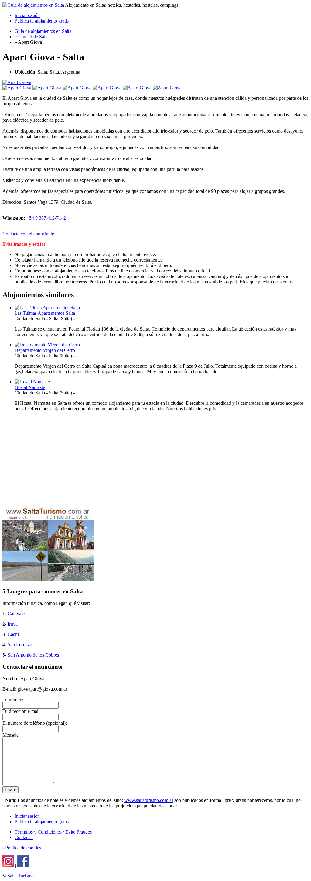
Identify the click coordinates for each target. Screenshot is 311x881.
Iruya (13, 623)
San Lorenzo (20, 644)
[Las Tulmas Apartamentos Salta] (47, 307)
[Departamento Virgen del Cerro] (47, 344)
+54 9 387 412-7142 (46, 217)
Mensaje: (11, 734)
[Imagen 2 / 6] (47, 87)
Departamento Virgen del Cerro (45, 350)
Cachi (13, 634)
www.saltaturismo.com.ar (148, 800)
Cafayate (16, 613)
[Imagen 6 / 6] (167, 87)
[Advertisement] (155, 458)
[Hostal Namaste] (32, 381)
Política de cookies (23, 847)
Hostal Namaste (30, 387)
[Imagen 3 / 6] (78, 87)
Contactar (24, 837)
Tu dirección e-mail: (21, 711)
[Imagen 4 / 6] (108, 87)
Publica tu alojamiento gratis (42, 20)
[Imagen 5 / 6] (138, 87)
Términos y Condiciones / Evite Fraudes (53, 831)
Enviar (10, 789)
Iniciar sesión (27, 15)
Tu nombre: (13, 699)
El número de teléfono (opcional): (34, 723)
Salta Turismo (20, 875)
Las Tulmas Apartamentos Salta (45, 313)
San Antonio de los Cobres (33, 654)
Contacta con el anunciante (28, 233)
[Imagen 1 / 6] (16, 82)
